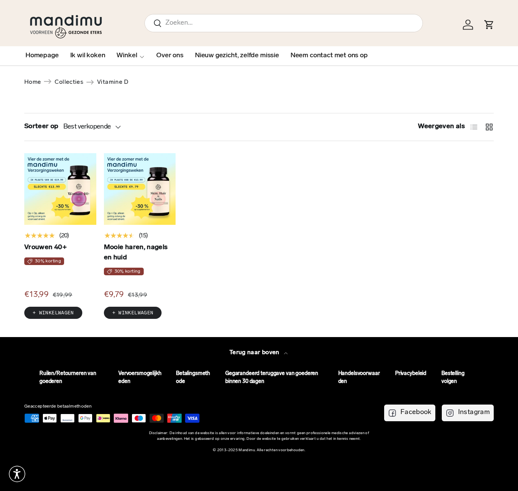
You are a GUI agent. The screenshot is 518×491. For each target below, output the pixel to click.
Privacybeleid (410, 373)
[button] (17, 473)
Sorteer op (41, 126)
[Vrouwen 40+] (60, 189)
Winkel (126, 55)
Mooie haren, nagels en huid (136, 252)
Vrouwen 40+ (45, 247)
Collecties (69, 82)
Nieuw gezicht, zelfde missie (237, 55)
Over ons (170, 55)
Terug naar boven (255, 353)
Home (32, 82)
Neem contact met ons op (329, 55)
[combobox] (283, 23)
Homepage (42, 55)
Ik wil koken (87, 55)
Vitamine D (113, 82)
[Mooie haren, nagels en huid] (140, 189)
